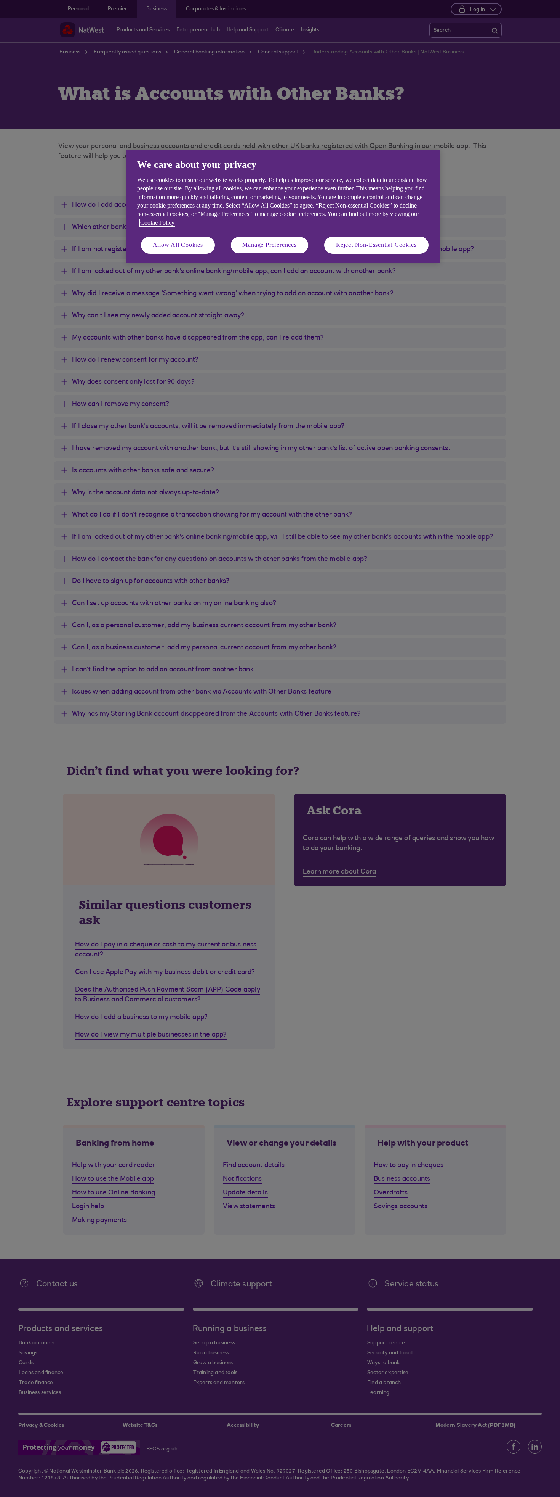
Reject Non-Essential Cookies (376, 244)
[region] (283, 206)
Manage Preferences (269, 244)
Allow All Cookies (178, 244)
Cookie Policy (157, 222)
